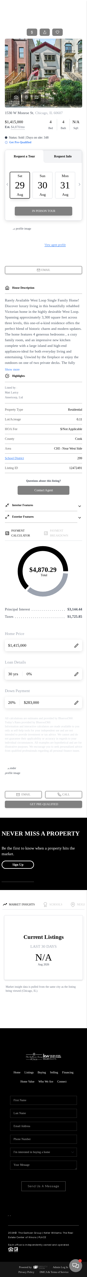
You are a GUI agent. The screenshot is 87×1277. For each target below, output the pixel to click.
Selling (54, 1072)
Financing (67, 1072)
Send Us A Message (43, 1186)
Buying (42, 1072)
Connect (62, 1081)
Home (17, 1072)
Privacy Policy (26, 1272)
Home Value (27, 1081)
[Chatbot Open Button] (75, 1265)
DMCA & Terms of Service (54, 1272)
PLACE (42, 1237)
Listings (29, 1072)
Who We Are (45, 1081)
